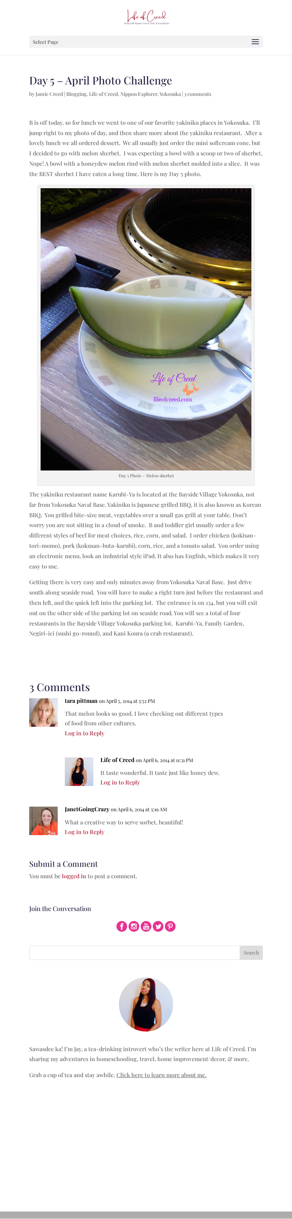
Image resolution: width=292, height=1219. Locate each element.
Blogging (76, 94)
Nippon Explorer (138, 94)
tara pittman (81, 700)
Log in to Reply (84, 733)
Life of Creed (103, 94)
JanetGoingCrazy (87, 809)
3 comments (197, 94)
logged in (74, 876)
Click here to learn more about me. (161, 1075)
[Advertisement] (146, 1141)
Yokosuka (170, 94)
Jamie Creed (49, 94)
